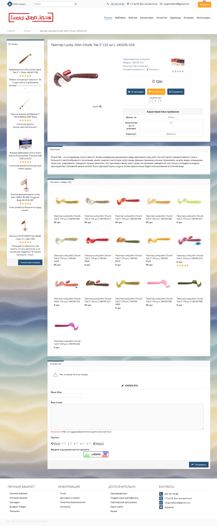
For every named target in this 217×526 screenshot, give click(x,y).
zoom (96, 106)
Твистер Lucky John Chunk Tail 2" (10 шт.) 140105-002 (67, 217)
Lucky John (145, 59)
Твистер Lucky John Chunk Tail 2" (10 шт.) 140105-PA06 (98, 258)
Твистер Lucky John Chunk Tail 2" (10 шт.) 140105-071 (190, 217)
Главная (11, 31)
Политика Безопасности (72, 502)
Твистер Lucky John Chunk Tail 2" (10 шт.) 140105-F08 (190, 300)
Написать (154, 69)
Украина (169, 507)
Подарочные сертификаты (125, 497)
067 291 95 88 (117, 3)
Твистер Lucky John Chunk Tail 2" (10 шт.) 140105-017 (98, 217)
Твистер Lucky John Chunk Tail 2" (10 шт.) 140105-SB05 (128, 301)
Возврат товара (18, 506)
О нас (63, 493)
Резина (108, 17)
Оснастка (161, 17)
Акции (114, 511)
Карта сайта (117, 506)
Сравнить (177, 91)
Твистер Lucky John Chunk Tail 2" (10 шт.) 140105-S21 (98, 300)
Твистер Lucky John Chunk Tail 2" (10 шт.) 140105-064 (159, 217)
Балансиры (146, 17)
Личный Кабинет (19, 493)
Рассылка (14, 511)
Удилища (175, 17)
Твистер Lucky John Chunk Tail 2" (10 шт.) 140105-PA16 (128, 258)
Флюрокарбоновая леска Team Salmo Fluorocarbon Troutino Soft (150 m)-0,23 (25, 155)
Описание (55, 149)
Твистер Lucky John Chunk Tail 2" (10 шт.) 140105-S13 (190, 257)
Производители (119, 493)
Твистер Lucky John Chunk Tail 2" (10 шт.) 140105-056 (128, 217)
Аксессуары (203, 17)
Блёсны (133, 17)
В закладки (138, 91)
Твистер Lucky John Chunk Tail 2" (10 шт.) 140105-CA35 (67, 258)
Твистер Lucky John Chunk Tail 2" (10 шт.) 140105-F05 (159, 300)
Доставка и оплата (70, 497)
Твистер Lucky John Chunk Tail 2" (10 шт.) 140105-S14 (67, 300)
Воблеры (120, 17)
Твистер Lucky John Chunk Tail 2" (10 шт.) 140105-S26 (67, 342)
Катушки (189, 17)
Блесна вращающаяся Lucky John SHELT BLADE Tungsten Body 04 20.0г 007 (25, 197)
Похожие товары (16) (60, 182)
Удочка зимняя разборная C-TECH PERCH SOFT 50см (25, 115)
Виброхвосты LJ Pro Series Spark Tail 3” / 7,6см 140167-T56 (25, 71)
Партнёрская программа (124, 502)
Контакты (65, 506)
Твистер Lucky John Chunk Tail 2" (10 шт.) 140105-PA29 (159, 258)
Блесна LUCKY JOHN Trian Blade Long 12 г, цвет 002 (25, 237)
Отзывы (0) (55, 364)
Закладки (14, 502)
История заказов (18, 497)
